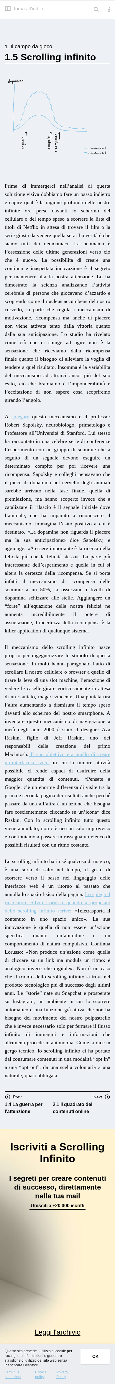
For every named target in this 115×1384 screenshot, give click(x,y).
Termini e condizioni (13, 1374)
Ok (95, 1356)
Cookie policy (41, 1374)
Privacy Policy (62, 1374)
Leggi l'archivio (57, 1332)
